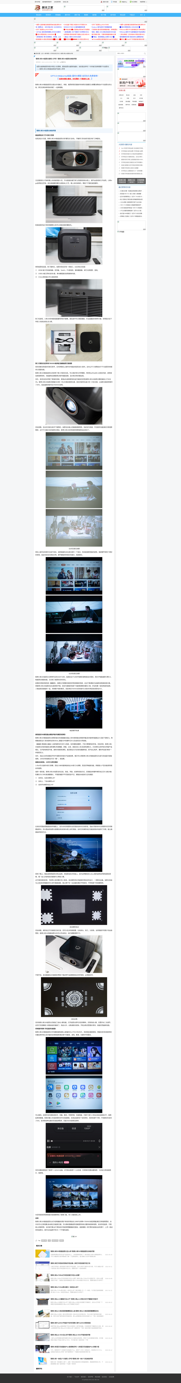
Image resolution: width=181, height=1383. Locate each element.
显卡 (134, 98)
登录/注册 (105, 2)
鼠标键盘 (128, 101)
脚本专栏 (67, 15)
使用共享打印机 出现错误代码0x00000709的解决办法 (136, 159)
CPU (121, 98)
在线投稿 (111, 1377)
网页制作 (48, 15)
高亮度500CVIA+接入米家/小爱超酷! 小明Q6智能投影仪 (136, 193)
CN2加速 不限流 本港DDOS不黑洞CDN (75, 24)
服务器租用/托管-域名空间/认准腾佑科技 (131, 37)
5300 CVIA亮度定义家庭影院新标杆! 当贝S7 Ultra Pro (135, 205)
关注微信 (134, 2)
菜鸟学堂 (37, 2)
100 (49, 1240)
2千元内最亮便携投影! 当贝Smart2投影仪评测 (133, 210)
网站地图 (97, 1377)
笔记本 (128, 95)
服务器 (94, 15)
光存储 (121, 101)
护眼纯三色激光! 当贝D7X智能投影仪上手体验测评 (135, 216)
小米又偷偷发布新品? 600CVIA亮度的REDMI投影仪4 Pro (136, 208)
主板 (134, 95)
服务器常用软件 (47, 2)
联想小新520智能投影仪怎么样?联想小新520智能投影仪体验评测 (72, 1251)
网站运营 (122, 15)
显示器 (141, 98)
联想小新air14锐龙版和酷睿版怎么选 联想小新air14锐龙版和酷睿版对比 (75, 1311)
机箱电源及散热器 (134, 104)
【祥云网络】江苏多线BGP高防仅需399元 (132, 34)
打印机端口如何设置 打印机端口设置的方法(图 (134, 151)
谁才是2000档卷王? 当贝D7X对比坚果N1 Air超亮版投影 (136, 213)
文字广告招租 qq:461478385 (100, 24)
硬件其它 (121, 108)
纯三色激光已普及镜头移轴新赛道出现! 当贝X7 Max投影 (136, 199)
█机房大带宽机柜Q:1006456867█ (130, 27)
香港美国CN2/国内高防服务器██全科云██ (48, 39)
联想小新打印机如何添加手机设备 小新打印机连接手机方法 (70, 1263)
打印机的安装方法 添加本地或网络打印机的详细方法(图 (137, 154)
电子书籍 (103, 15)
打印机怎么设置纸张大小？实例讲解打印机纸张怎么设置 (137, 171)
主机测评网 (57, 2)
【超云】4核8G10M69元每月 (72, 37)
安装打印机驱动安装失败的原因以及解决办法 (134, 173)
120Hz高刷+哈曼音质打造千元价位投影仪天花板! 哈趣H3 (136, 202)
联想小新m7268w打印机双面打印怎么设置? (65, 1275)
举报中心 (124, 2)
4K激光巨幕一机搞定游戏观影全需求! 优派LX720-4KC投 (136, 191)
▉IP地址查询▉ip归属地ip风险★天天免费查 (77, 29)
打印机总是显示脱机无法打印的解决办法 (133, 162)
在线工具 (65, 2)
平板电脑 (134, 101)
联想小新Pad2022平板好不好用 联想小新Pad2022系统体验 (71, 1323)
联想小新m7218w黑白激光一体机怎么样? (65, 1287)
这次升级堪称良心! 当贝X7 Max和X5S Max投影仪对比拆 (136, 196)
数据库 (86, 15)
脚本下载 (77, 15)
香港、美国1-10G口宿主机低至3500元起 (104, 32)
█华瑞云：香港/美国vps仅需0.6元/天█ (103, 37)
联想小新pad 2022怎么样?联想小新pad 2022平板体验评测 (70, 1335)
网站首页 (38, 15)
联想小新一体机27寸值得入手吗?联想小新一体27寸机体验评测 (72, 1359)
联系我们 (83, 1377)
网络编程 (58, 15)
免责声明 (90, 1377)
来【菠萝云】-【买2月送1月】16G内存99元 (49, 27)
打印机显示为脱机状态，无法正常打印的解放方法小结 (137, 156)
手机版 (115, 2)
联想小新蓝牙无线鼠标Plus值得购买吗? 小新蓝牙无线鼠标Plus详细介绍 (75, 1347)
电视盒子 (141, 101)
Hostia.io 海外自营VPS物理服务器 (102, 27)
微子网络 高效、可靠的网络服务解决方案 (104, 34)
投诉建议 (104, 1377)
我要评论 (63, 62)
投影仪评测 (55, 1240)
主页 (42, 53)
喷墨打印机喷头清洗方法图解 (129, 168)
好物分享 (121, 95)
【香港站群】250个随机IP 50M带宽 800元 (76, 32)
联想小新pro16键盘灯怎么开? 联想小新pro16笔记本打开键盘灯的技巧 (74, 1299)
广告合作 (76, 1377)
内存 (141, 95)
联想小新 (44, 1240)
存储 (128, 98)
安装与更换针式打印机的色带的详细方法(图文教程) (136, 165)
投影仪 (61, 1240)
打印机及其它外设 (54, 53)
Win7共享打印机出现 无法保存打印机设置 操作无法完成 (137, 148)
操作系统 (113, 15)
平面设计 (132, 15)
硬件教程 (47, 53)
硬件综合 (128, 104)
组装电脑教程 (121, 104)
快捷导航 (143, 2)
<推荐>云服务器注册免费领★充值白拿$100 (48, 24)
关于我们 (69, 1377)
